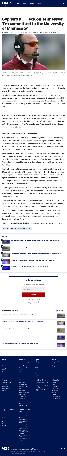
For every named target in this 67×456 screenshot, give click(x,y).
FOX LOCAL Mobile (7, 414)
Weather (22, 360)
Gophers (37, 364)
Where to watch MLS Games (24, 439)
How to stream (6, 412)
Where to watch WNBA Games (25, 435)
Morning (55, 360)
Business (4, 384)
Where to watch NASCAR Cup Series (24, 422)
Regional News (40, 380)
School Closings (23, 366)
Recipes (54, 366)
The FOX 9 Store (23, 405)
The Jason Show (23, 384)
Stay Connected (8, 410)
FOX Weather (22, 372)
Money (4, 380)
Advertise (54, 394)
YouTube (4, 426)
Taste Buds (22, 398)
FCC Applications (56, 398)
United (37, 374)
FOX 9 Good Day (23, 386)
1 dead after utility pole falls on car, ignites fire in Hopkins (17, 328)
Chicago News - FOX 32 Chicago (41, 386)
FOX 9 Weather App (24, 362)
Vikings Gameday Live (24, 392)
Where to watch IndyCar (25, 425)
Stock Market (5, 386)
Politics (4, 370)
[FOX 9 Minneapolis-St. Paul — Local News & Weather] (7, 3)
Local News (5, 362)
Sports (14, 32)
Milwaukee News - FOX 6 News (41, 383)
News (4, 360)
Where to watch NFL (24, 414)
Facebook (4, 418)
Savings (4, 390)
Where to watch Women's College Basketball (23, 431)
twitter (61, 448)
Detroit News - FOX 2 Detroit (41, 389)
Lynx (36, 372)
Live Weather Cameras (25, 368)
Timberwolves (39, 370)
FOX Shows (22, 382)
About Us (55, 380)
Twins (37, 366)
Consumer (4, 372)
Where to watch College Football (25, 416)
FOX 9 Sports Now (24, 396)
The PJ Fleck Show (23, 394)
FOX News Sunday (7, 374)
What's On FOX (56, 390)
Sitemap (54, 392)
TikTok (4, 424)
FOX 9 (10, 32)
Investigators (5, 368)
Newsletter (5, 416)
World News (5, 366)
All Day (20, 388)
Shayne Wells (55, 362)
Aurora (37, 375)
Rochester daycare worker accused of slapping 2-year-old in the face (32, 260)
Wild (36, 368)
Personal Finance (6, 382)
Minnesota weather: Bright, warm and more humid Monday (29, 247)
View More (60, 311)
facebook (58, 448)
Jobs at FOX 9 (55, 388)
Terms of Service (34, 304)
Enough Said (22, 390)
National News (6, 364)
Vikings (37, 362)
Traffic (20, 370)
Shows (21, 380)
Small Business (6, 388)
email (64, 448)
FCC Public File (56, 396)
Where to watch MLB (24, 419)
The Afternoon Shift (24, 400)
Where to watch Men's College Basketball (25, 427)
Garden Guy (55, 364)
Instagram (4, 420)
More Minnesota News (10, 311)
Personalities (55, 386)
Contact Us (55, 382)
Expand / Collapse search (64, 3)
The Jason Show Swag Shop (24, 402)
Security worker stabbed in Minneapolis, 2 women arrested (29, 266)
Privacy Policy (35, 302)
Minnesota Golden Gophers (21, 228)
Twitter (4, 422)
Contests (54, 384)
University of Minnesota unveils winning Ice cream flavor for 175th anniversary (36, 253)
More (39, 3)
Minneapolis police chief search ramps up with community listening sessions (35, 240)
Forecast (21, 364)
